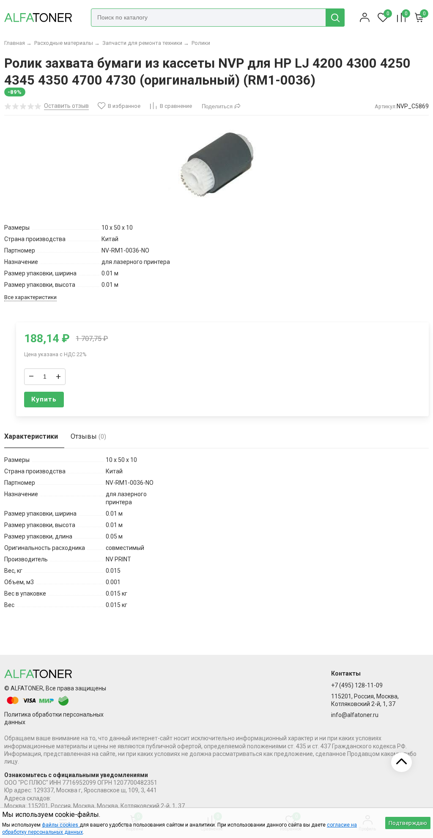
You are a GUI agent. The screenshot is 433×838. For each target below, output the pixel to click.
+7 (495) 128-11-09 (357, 685)
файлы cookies (60, 825)
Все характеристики (30, 297)
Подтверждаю (408, 823)
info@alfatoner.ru (354, 715)
